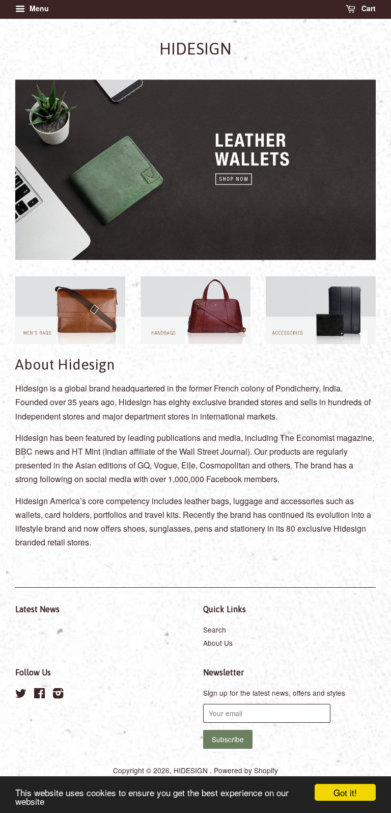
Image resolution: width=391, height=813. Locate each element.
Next (354, 170)
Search (214, 629)
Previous (36, 170)
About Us (218, 643)
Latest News (37, 609)
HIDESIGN (195, 48)
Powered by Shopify (246, 770)
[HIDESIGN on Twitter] (20, 695)
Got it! (345, 792)
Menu (38, 8)
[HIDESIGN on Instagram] (58, 695)
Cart (367, 8)
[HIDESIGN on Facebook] (39, 695)
